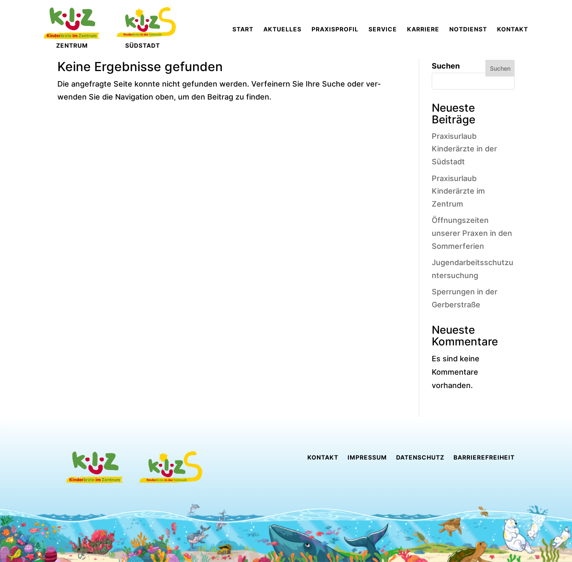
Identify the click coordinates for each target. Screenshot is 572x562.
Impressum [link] (367, 458)
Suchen (446, 65)
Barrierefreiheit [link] (484, 458)
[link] (242, 29)
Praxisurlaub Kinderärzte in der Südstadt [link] (464, 149)
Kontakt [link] (322, 458)
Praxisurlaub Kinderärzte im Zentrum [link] (458, 191)
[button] (18, 543)
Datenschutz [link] (420, 458)
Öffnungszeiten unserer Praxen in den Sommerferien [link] (472, 233)
